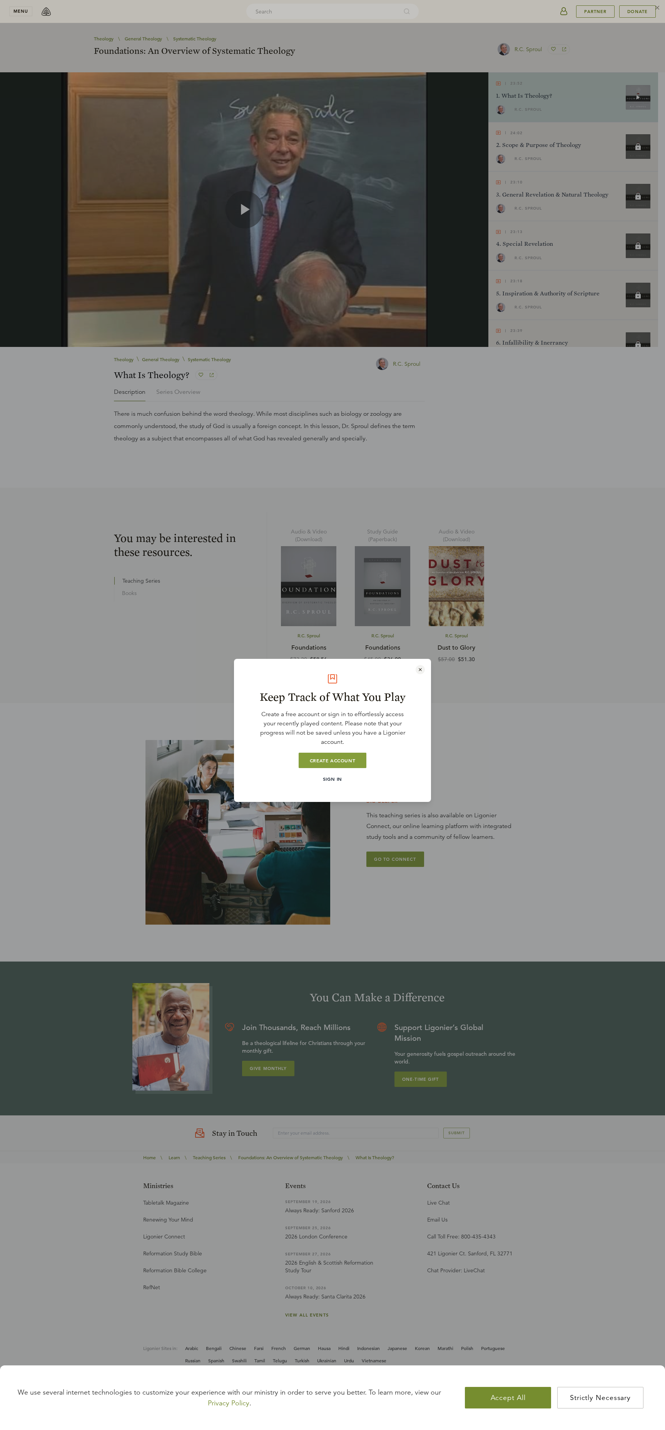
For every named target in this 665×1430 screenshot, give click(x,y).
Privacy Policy (228, 1403)
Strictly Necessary (600, 1397)
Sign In (332, 779)
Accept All (508, 1397)
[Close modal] (420, 669)
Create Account (332, 760)
